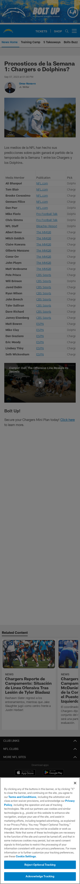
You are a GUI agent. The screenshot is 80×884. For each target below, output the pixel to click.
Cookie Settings (26, 856)
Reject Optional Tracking (40, 864)
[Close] (75, 783)
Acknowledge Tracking (40, 876)
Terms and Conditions (22, 797)
